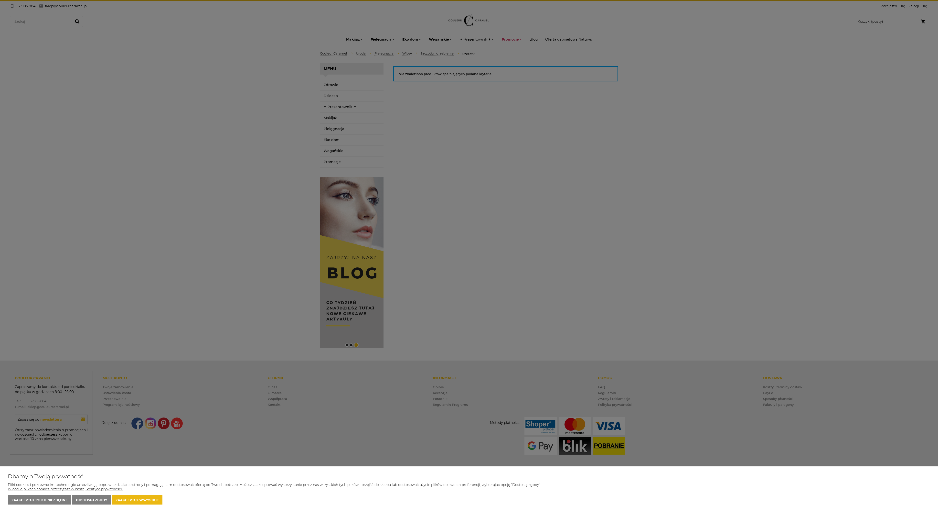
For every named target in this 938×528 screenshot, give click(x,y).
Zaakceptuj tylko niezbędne (39, 500)
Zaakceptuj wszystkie (137, 500)
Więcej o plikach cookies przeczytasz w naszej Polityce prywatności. (65, 489)
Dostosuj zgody (91, 500)
